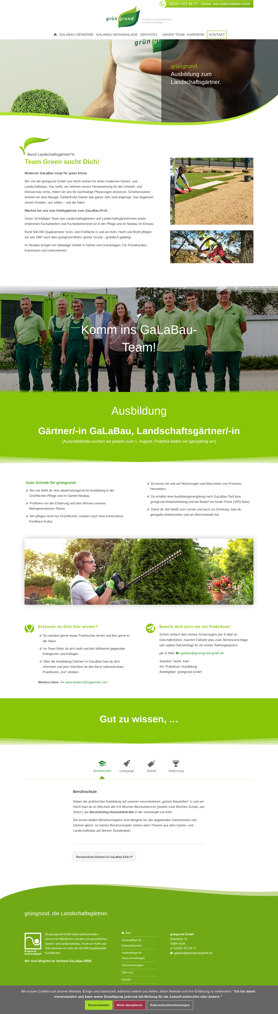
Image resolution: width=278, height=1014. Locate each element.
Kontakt (126, 979)
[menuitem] (54, 34)
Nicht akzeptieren (129, 1005)
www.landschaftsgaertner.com (86, 682)
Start (127, 932)
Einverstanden (98, 1005)
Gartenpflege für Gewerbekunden (132, 942)
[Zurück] (178, 191)
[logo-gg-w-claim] (139, 17)
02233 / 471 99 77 (183, 4)
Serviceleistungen (133, 965)
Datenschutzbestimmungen (170, 1005)
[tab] (102, 767)
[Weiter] (245, 191)
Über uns (127, 972)
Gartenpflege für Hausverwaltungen (133, 955)
